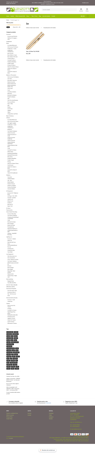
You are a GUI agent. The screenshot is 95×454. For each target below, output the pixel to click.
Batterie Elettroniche (12, 83)
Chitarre (8, 117)
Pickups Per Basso (11, 65)
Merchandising (9, 279)
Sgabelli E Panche (11, 318)
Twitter (50, 415)
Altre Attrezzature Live (12, 256)
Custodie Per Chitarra (12, 150)
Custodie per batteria (12, 91)
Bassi (7, 43)
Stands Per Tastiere (12, 320)
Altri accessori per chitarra (13, 121)
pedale (13, 360)
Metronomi (10, 93)
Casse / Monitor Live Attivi (13, 259)
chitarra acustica (15, 342)
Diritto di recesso (10, 415)
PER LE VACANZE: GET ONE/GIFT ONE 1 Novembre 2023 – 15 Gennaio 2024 (12, 389)
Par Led (9, 246)
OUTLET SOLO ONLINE (11, 284)
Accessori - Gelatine (12, 238)
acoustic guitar (10, 332)
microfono (15, 358)
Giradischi (10, 202)
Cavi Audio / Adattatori (12, 261)
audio (8, 336)
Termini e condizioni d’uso (12, 413)
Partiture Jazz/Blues (12, 185)
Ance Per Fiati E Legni (12, 290)
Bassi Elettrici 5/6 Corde (12, 56)
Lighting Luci (9, 236)
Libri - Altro (10, 180)
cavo (15, 340)
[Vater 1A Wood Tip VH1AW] (35, 40)
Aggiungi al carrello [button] (36, 56)
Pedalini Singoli (11, 63)
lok (11, 358)
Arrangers (9, 308)
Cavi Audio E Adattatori (12, 131)
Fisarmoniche (9, 210)
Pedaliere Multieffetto (12, 61)
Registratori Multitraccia (12, 228)
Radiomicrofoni (11, 274)
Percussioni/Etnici (11, 102)
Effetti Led (10, 240)
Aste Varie (10, 78)
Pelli (8, 98)
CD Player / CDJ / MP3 (12, 196)
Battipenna (10, 129)
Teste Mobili (10, 252)
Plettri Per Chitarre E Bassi (13, 66)
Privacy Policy (9, 416)
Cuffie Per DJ (10, 199)
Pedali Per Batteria (11, 96)
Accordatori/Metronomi (12, 45)
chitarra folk (9, 346)
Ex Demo (8, 208)
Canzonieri (10, 177)
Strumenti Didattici (11, 188)
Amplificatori (9, 41)
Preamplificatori (11, 227)
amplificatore (15, 334)
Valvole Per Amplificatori (12, 172)
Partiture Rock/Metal (12, 187)
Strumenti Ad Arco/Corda (11, 297)
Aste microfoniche (11, 257)
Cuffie (9, 220)
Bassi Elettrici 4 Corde (12, 55)
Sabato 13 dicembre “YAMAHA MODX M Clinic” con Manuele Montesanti (13, 380)
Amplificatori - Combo (12, 48)
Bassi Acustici (10, 53)
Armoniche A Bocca (12, 292)
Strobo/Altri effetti (11, 250)
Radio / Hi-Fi (10, 206)
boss (12, 340)
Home (7, 20)
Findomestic (48, 402)
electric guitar (16, 352)
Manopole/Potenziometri (12, 155)
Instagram (51, 416)
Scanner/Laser (10, 248)
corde (17, 348)
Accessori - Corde (11, 299)
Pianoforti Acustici (11, 316)
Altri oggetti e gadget (12, 123)
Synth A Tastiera (11, 321)
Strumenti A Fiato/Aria (11, 288)
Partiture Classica (11, 183)
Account (81, 11)
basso (16, 336)
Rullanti (9, 107)
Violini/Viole (10, 301)
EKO (17, 350)
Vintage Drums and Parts (13, 113)
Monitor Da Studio (11, 225)
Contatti (29, 415)
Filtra (8, 27)
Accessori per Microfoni (12, 36)
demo (13, 350)
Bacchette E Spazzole (12, 80)
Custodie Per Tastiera (12, 310)
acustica (16, 332)
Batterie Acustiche (11, 82)
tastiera (8, 366)
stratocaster (9, 364)
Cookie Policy (9, 418)
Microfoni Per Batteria (12, 95)
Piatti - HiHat (10, 103)
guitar (14, 356)
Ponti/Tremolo (10, 165)
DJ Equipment (9, 191)
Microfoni (9, 265)
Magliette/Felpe (11, 281)
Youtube (51, 418)
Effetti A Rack (10, 151)
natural (8, 360)
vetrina (8, 368)
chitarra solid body (10, 348)
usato (17, 366)
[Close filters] (20, 22)
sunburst (15, 364)
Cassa (87, 11)
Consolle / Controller (12, 197)
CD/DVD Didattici (11, 178)
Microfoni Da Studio (12, 221)
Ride (8, 105)
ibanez (18, 356)
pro (16, 360)
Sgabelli (9, 110)
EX (12, 354)
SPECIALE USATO (10, 286)
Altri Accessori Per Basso (13, 47)
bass (12, 336)
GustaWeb (11, 438)
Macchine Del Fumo (12, 242)
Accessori (8, 34)
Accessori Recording (12, 213)
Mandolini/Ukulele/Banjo (12, 153)
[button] (85, 16)
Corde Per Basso (11, 58)
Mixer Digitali (10, 269)
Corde (9, 148)
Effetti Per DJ (10, 201)
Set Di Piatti (10, 108)
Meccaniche (10, 156)
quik (8, 362)
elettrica (8, 354)
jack (8, 358)
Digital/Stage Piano (11, 311)
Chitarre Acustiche (11, 132)
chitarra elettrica (10, 344)
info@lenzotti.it (85, 2)
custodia (8, 350)
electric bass (9, 352)
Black (8, 340)
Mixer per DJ (10, 204)
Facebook (51, 413)
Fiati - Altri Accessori (12, 293)
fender (16, 354)
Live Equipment (9, 254)
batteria (15, 338)
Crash (9, 90)
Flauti (9, 295)
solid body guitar (13, 362)
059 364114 (15, 2)
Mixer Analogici (11, 223)
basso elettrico (10, 338)
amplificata (9, 334)
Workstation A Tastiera (12, 323)
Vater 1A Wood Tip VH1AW (32, 51)
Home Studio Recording (11, 211)
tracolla (13, 366)
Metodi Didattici (11, 182)
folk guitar (9, 356)
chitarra (8, 342)
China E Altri (10, 88)
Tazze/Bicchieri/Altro (12, 282)
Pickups (9, 161)
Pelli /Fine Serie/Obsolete (13, 100)
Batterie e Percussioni (11, 75)
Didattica (8, 175)
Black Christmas (10, 115)
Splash (9, 112)
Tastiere (8, 303)
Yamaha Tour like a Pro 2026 (12, 376)
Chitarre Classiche (11, 140)
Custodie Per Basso (12, 60)
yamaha (16, 368)
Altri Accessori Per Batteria (13, 77)
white (12, 368)
